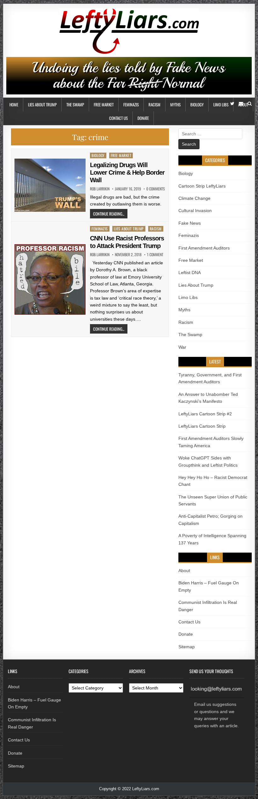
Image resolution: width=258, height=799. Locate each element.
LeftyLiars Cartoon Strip (202, 426)
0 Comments (155, 189)
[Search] (250, 104)
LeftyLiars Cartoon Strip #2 (205, 413)
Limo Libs (220, 104)
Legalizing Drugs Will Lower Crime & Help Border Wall (127, 172)
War (182, 347)
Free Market (104, 104)
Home (13, 104)
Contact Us (118, 118)
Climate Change (194, 198)
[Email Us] (241, 104)
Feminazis (131, 104)
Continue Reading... (108, 214)
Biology (197, 104)
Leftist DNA (189, 272)
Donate (143, 118)
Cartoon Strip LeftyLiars (202, 185)
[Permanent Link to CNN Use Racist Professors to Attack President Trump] (49, 279)
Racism (154, 104)
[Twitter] (232, 104)
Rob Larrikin (99, 189)
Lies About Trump (42, 104)
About (184, 570)
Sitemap (186, 646)
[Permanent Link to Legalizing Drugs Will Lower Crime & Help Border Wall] (49, 185)
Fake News (189, 223)
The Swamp (75, 104)
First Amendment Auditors (204, 247)
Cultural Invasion (195, 210)
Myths (175, 104)
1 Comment (155, 254)
